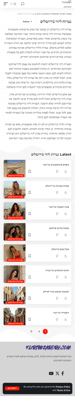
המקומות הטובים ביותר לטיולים (56, 291)
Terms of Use (63, 390)
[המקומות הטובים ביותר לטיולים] (14, 295)
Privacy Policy (63, 387)
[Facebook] (62, 373)
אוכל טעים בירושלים (60, 249)
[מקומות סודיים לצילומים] (14, 232)
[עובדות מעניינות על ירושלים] (14, 189)
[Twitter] (57, 373)
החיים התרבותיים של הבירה (57, 270)
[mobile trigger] (7, 3)
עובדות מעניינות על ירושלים (57, 186)
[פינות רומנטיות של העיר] (14, 211)
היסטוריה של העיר (61, 312)
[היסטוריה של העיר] (14, 316)
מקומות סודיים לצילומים (59, 228)
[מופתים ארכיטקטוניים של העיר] (14, 168)
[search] (22, 4)
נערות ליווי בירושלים (15, 175)
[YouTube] (51, 373)
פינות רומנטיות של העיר (59, 207)
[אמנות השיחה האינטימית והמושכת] (64, 4)
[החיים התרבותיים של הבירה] (14, 274)
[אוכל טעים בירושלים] (14, 253)
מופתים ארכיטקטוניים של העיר (56, 164)
